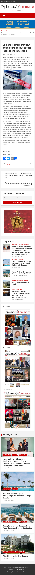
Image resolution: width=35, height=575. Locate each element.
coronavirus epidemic (16, 163)
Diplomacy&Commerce (22, 567)
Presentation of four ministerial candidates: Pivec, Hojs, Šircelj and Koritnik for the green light (18, 175)
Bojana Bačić (20, 256)
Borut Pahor (8, 163)
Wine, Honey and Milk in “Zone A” (15, 556)
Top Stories (9, 241)
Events (13, 289)
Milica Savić (12, 54)
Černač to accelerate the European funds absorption (17, 184)
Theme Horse (20, 569)
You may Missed (10, 435)
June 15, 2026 (14, 278)
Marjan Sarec (12, 164)
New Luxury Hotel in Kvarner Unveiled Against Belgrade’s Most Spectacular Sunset (21, 294)
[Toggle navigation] (3, 15)
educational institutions (25, 163)
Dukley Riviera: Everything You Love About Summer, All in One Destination (21, 274)
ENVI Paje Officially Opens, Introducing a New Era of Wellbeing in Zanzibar (21, 263)
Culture (14, 280)
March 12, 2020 (6, 54)
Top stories (15, 244)
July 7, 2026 (14, 267)
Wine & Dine (26, 244)
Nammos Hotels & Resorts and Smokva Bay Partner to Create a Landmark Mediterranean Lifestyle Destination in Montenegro (22, 250)
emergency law (6, 164)
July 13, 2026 (14, 256)
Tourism (21, 244)
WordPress (23, 572)
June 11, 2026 (14, 299)
